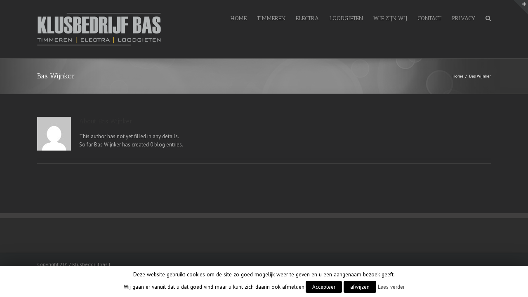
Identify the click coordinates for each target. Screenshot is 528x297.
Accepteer (323, 286)
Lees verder (391, 286)
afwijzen (360, 286)
